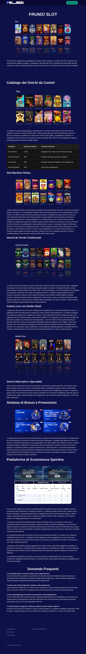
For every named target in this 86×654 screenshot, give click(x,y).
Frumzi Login (11, 635)
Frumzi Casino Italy (16, 645)
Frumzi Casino (27, 131)
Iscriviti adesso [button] (72, 2)
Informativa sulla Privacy (39, 629)
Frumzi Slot (10, 632)
